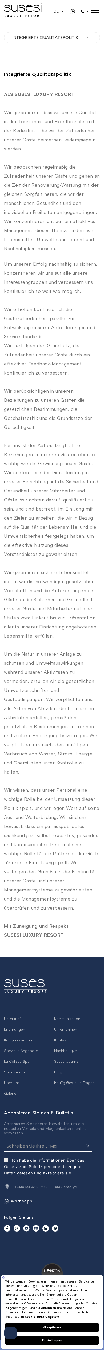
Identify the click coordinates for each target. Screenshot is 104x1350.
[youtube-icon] (26, 1228)
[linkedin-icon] (45, 1228)
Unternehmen (65, 1029)
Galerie (10, 1093)
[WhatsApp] (72, 11)
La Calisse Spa (17, 1061)
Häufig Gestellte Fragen (74, 1082)
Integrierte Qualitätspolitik (45, 37)
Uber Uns (12, 1082)
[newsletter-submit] (86, 1146)
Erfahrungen (14, 1029)
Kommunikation (67, 1018)
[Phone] (85, 11)
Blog (58, 1072)
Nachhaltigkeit (66, 1050)
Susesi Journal (66, 1061)
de (57, 11)
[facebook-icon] (7, 1228)
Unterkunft (13, 1018)
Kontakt (60, 1040)
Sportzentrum (16, 1072)
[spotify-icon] (36, 1228)
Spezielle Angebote (21, 1050)
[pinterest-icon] (55, 1228)
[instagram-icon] (17, 1228)
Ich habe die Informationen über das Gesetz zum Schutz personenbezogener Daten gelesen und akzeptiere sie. (44, 1167)
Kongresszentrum (19, 1040)
